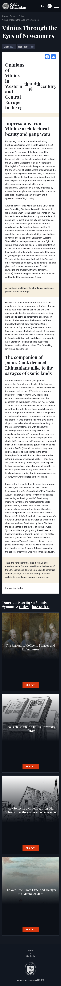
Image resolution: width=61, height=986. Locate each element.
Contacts (30, 956)
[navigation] (56, 6)
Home (5, 16)
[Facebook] (47, 57)
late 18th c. (26, 46)
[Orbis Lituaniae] (14, 6)
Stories (13, 16)
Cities (21, 16)
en (42, 6)
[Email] (53, 57)
